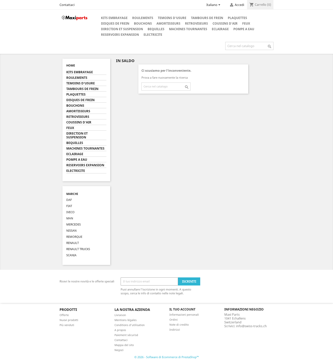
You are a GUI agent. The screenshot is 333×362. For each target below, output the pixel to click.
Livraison (120, 315)
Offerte (64, 315)
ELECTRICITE (153, 34)
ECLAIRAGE (220, 29)
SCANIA (71, 255)
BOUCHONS (143, 23)
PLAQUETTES (237, 18)
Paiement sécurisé (126, 335)
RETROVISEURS (196, 23)
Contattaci (67, 5)
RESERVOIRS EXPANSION (120, 34)
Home (70, 65)
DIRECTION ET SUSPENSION (122, 29)
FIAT (69, 206)
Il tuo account (182, 309)
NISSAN (71, 230)
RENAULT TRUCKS (78, 249)
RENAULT (72, 243)
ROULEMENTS (142, 18)
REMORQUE (74, 237)
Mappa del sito (124, 345)
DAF (69, 200)
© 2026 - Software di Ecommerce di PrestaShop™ (166, 357)
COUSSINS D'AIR (225, 23)
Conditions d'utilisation (129, 325)
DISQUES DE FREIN (115, 23)
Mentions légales (125, 320)
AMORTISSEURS (168, 23)
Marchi (72, 194)
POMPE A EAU (243, 29)
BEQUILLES (156, 29)
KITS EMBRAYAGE (114, 18)
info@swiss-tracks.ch (251, 326)
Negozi (119, 350)
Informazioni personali (184, 314)
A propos (120, 330)
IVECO (70, 212)
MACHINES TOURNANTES (188, 29)
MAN (69, 218)
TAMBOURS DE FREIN (207, 18)
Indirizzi (174, 329)
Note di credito (179, 324)
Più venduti (67, 325)
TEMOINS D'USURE (172, 18)
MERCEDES (73, 224)
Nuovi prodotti (69, 320)
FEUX (246, 23)
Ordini (173, 319)
